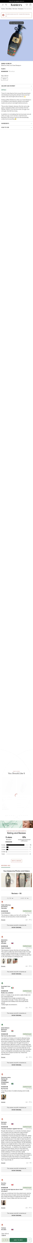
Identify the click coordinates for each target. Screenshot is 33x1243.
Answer (3, 920)
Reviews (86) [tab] (5, 865)
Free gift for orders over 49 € (16, 1)
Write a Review (16, 860)
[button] (16, 86)
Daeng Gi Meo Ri (6, 63)
